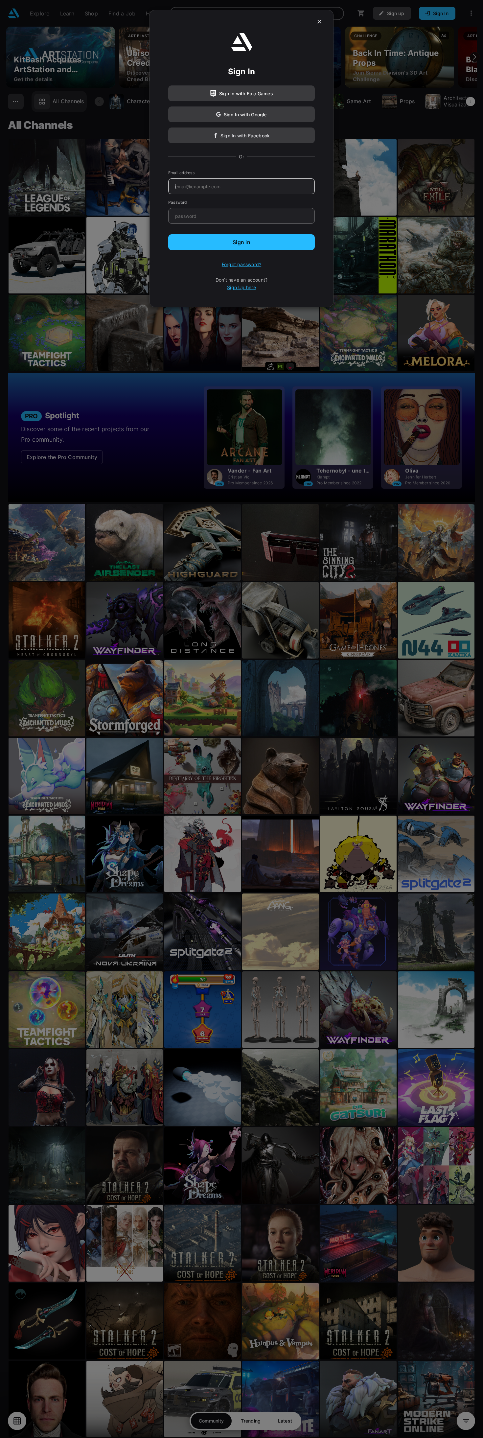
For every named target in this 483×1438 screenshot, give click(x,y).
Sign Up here (241, 287)
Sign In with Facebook (245, 135)
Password (177, 202)
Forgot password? (241, 264)
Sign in (241, 242)
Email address (181, 172)
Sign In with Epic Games (246, 93)
